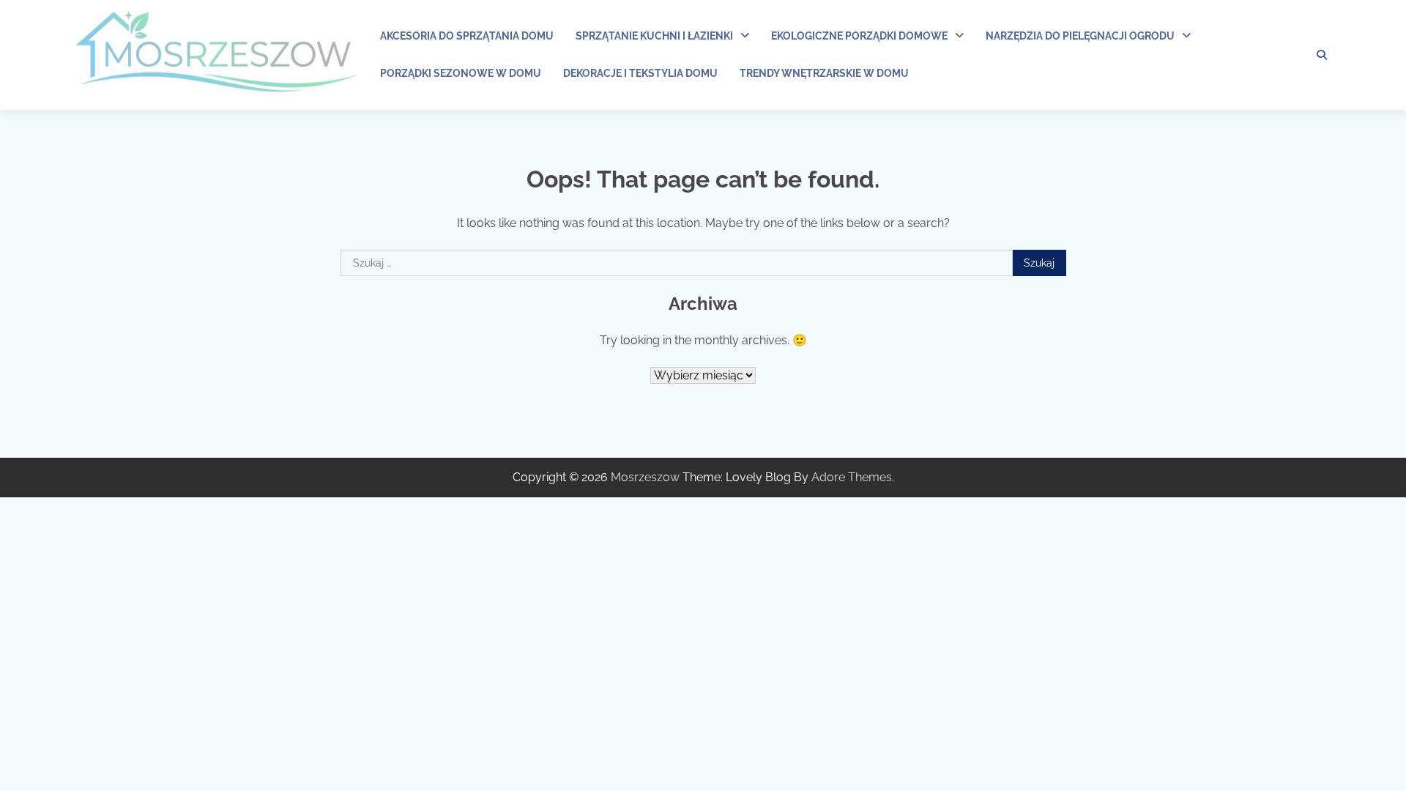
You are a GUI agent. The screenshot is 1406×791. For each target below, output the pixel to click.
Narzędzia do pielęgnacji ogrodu (1080, 36)
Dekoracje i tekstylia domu (640, 73)
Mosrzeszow (645, 477)
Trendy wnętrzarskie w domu (824, 73)
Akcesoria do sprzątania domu (467, 36)
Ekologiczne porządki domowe (859, 36)
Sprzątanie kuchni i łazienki (654, 36)
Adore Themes (851, 477)
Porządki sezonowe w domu (460, 73)
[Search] (1322, 55)
